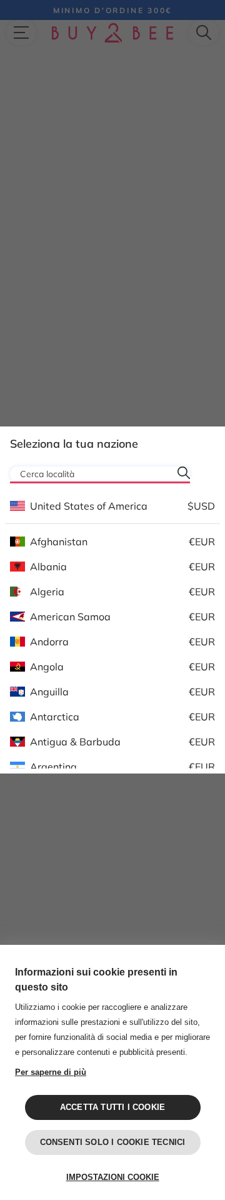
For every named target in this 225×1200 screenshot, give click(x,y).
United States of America (89, 506)
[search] (184, 472)
